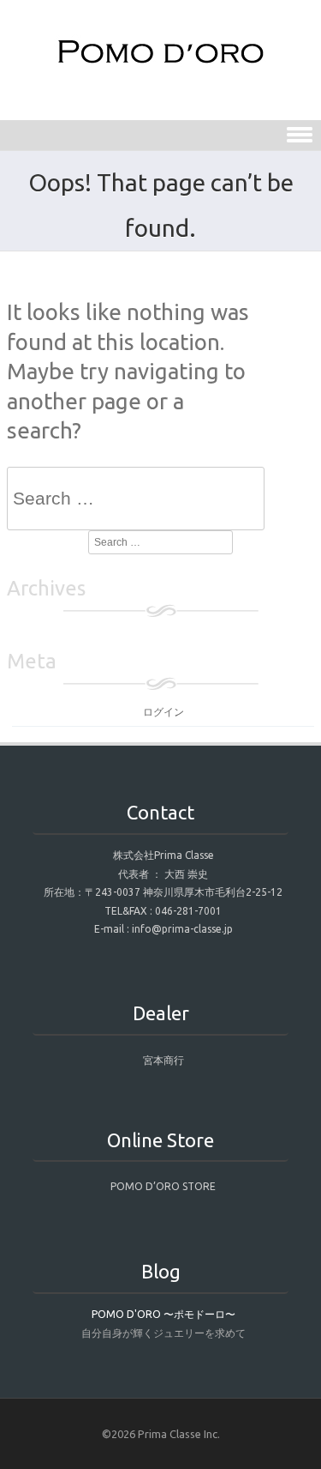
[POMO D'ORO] (161, 63)
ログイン (163, 711)
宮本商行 (163, 1060)
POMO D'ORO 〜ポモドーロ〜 (163, 1314)
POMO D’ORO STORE (163, 1186)
